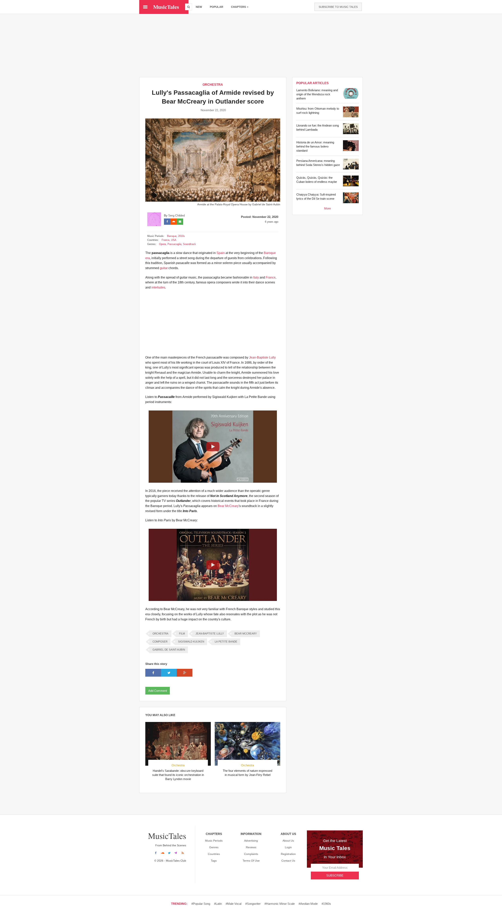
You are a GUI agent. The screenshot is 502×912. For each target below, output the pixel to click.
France (165, 239)
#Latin (218, 903)
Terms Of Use (251, 860)
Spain (220, 253)
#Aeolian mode (308, 903)
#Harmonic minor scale (280, 903)
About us (288, 840)
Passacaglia (174, 244)
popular (216, 6)
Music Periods (214, 840)
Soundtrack (189, 244)
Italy (256, 277)
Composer (160, 641)
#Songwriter (253, 903)
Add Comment (157, 690)
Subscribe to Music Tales (338, 6)
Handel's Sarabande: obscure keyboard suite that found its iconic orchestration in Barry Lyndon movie (178, 775)
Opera (162, 244)
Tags (214, 860)
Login (288, 847)
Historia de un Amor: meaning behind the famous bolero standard (315, 146)
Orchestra (178, 765)
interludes (158, 287)
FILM (182, 633)
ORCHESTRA (213, 84)
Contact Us (288, 860)
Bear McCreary (228, 506)
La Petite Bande (226, 641)
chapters (238, 6)
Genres (213, 847)
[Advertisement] (251, 45)
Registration (288, 854)
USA (173, 239)
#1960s (326, 903)
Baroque (171, 236)
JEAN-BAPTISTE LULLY (210, 633)
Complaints (251, 854)
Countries (214, 854)
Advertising (251, 840)
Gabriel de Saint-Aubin (169, 649)
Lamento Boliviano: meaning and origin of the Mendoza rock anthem (317, 94)
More (327, 208)
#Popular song (200, 903)
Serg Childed (176, 215)
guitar (164, 268)
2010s (181, 236)
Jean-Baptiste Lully (262, 357)
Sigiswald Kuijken (191, 641)
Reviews (251, 847)
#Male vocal (233, 903)
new (199, 6)
